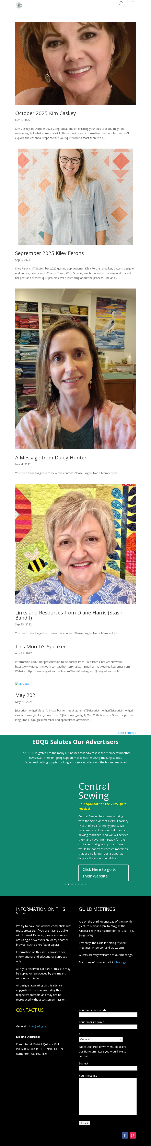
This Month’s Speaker (40, 646)
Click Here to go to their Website (100, 873)
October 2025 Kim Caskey (45, 113)
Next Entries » (127, 733)
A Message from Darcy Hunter (51, 457)
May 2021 (26, 695)
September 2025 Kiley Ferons (49, 253)
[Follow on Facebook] (125, 1135)
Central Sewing (94, 790)
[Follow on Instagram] (133, 1135)
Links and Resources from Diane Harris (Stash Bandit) (68, 615)
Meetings (120, 962)
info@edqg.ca (37, 1026)
